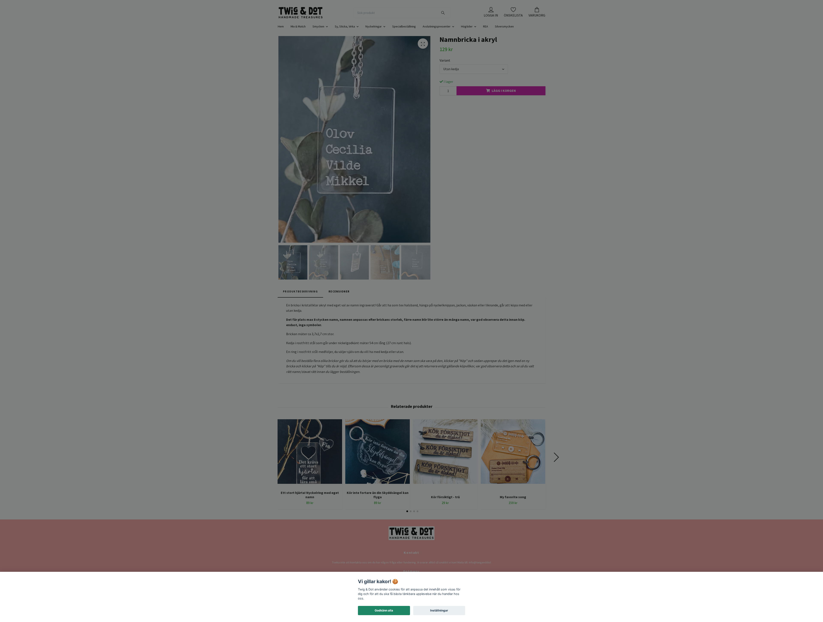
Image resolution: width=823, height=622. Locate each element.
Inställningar (439, 610)
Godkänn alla (384, 610)
